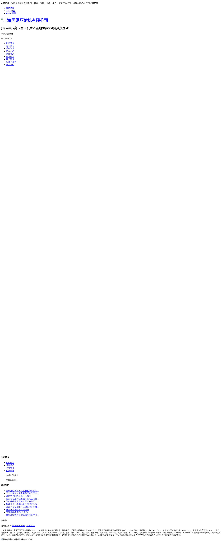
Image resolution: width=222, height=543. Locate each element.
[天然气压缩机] (111, 106)
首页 (14, 526)
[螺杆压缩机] (111, 337)
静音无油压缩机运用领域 (17, 509)
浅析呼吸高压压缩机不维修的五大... (22, 501)
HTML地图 (11, 13)
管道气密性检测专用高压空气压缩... (22, 493)
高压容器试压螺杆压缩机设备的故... (22, 507)
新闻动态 (10, 54)
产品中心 (10, 51)
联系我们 (10, 65)
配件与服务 (11, 62)
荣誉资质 (10, 48)
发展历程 (10, 465)
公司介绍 (10, 462)
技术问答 (10, 56)
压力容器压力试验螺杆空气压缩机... (22, 499)
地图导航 (10, 8)
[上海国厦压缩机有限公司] (24, 20)
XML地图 (10, 11)
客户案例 (10, 59)
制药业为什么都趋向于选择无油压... (22, 504)
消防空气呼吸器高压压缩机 (18, 496)
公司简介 (10, 46)
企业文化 (10, 468)
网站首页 (10, 43)
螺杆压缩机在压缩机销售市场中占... (22, 515)
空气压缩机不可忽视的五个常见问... (22, 491)
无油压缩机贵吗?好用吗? (17, 512)
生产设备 (10, 471)
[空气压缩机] (111, 414)
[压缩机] (111, 260)
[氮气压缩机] (111, 183)
